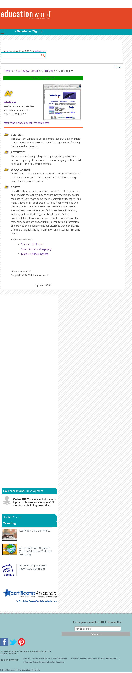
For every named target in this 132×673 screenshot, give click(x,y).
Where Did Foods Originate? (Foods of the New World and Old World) (35, 551)
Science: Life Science (32, 244)
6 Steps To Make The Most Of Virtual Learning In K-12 (95, 658)
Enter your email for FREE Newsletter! (97, 622)
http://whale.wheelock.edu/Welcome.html (27, 122)
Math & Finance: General (35, 253)
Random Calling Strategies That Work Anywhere (45, 658)
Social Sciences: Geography (36, 249)
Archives (48, 70)
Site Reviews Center (27, 70)
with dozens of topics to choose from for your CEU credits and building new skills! (34, 502)
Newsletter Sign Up (30, 31)
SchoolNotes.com (8, 670)
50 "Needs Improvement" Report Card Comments (33, 567)
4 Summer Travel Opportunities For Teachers (43, 662)
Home (7, 70)
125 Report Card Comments (34, 530)
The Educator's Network (29, 670)
